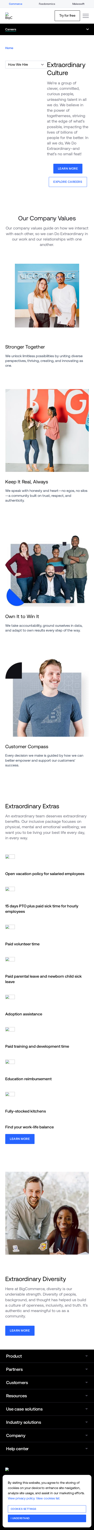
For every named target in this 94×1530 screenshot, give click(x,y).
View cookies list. (48, 1498)
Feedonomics (47, 3)
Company (15, 1435)
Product (14, 1356)
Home (9, 48)
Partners (14, 1369)
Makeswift (78, 3)
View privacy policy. (21, 1498)
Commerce (15, 3)
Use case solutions (24, 1409)
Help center (17, 1448)
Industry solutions (23, 1422)
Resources (16, 1395)
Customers (17, 1382)
